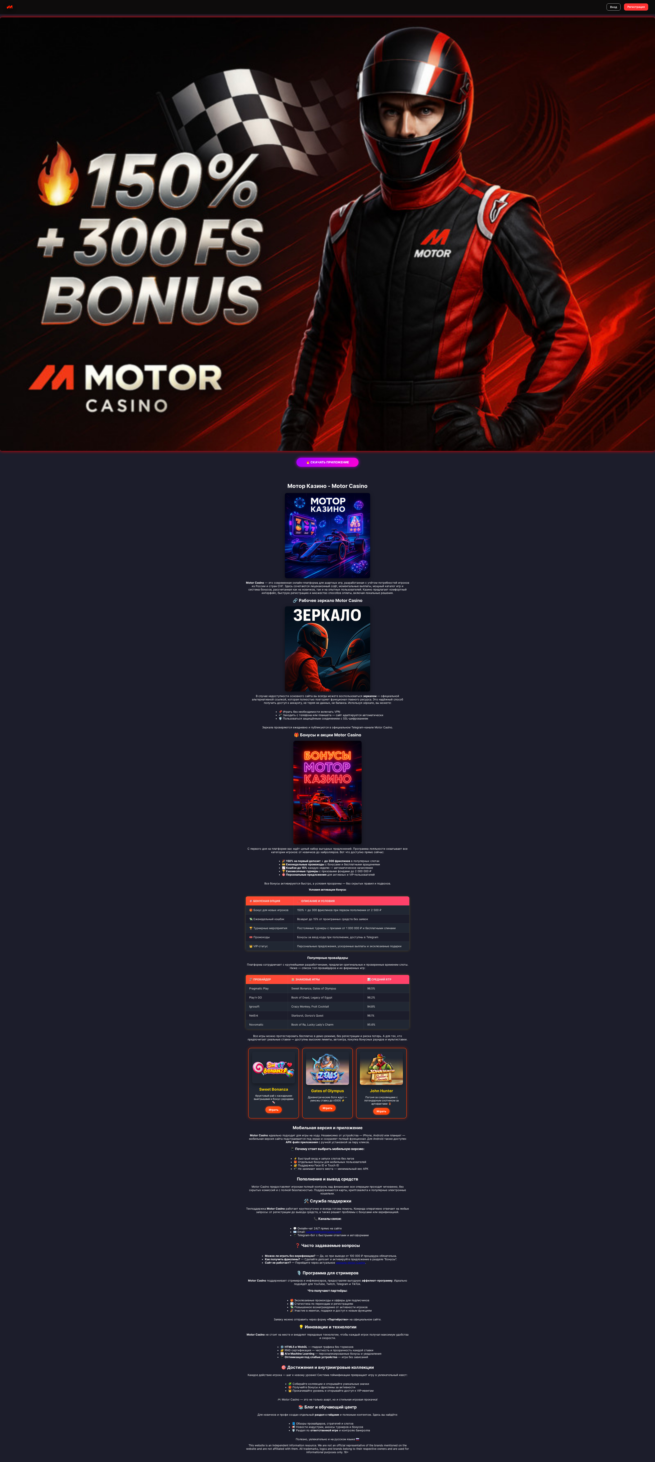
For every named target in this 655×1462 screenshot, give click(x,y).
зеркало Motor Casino (350, 1262)
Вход (613, 7)
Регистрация (636, 7)
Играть (273, 1109)
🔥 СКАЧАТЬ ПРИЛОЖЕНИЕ (327, 462)
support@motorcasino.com (323, 1231)
